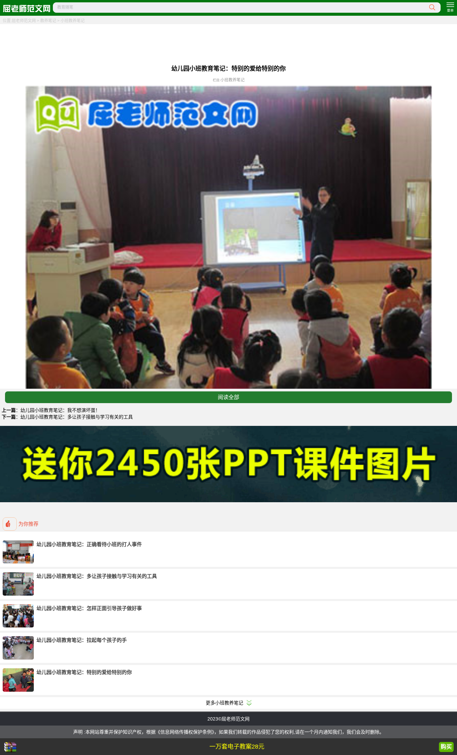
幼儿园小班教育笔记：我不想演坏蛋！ (60, 410)
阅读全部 (228, 397)
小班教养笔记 (73, 20)
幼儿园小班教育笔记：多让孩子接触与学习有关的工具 (76, 417)
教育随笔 (65, 7)
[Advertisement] (228, 43)
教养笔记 (48, 20)
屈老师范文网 (24, 20)
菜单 (450, 10)
